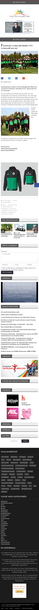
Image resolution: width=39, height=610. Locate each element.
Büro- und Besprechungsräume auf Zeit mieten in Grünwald (20, 235)
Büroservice (14, 462)
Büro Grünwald (27, 459)
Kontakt (11, 608)
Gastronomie (5, 518)
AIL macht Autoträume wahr (10, 312)
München (10, 480)
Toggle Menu (20, 2)
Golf (2, 520)
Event (31, 462)
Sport (15, 200)
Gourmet (30, 471)
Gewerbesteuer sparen (8, 471)
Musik (3, 480)
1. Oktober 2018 (6, 82)
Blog (7, 608)
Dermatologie (24, 462)
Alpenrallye (14, 457)
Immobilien (4, 523)
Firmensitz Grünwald (7, 468)
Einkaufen (4, 510)
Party (23, 480)
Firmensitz (5, 208)
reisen (3, 486)
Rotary (9, 486)
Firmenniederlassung (21, 465)
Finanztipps (5, 515)
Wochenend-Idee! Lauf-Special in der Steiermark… (6, 234)
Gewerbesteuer (7, 210)
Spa (35, 486)
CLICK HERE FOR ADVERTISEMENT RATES (19, 33)
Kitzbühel (12, 474)
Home (2, 608)
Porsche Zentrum (20, 483)
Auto (3, 459)
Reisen (3, 534)
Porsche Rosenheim (7, 483)
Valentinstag (5, 488)
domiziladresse (6, 207)
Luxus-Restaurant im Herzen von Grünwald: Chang (18, 317)
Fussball (12, 208)
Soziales (4, 535)
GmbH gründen (21, 471)
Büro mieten (12, 205)
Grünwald (11, 212)
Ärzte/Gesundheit (6, 503)
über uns (4, 540)
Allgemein (4, 501)
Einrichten (4, 511)
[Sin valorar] (22, 594)
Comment (4, 251)
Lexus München (29, 477)
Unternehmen (6, 202)
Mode (3, 530)
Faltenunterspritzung (7, 465)
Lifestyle (4, 528)
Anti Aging (22, 457)
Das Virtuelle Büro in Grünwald (11, 327)
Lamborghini (5, 477)
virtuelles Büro (7, 214)
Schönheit (16, 486)
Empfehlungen (6, 513)
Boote (3, 508)
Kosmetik (20, 474)
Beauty (9, 459)
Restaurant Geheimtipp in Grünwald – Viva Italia (17, 324)
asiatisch (30, 457)
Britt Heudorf (16, 459)
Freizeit (3, 517)
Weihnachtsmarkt (27, 488)
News (3, 532)
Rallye (29, 483)
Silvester (24, 486)
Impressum (17, 608)
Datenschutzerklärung (27, 608)
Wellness (4, 491)
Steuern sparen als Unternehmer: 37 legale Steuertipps (32, 234)
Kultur (26, 474)
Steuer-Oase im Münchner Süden (12, 314)
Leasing (13, 477)
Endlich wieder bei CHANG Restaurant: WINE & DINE (18, 351)
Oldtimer (17, 480)
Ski (30, 486)
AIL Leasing (5, 457)
